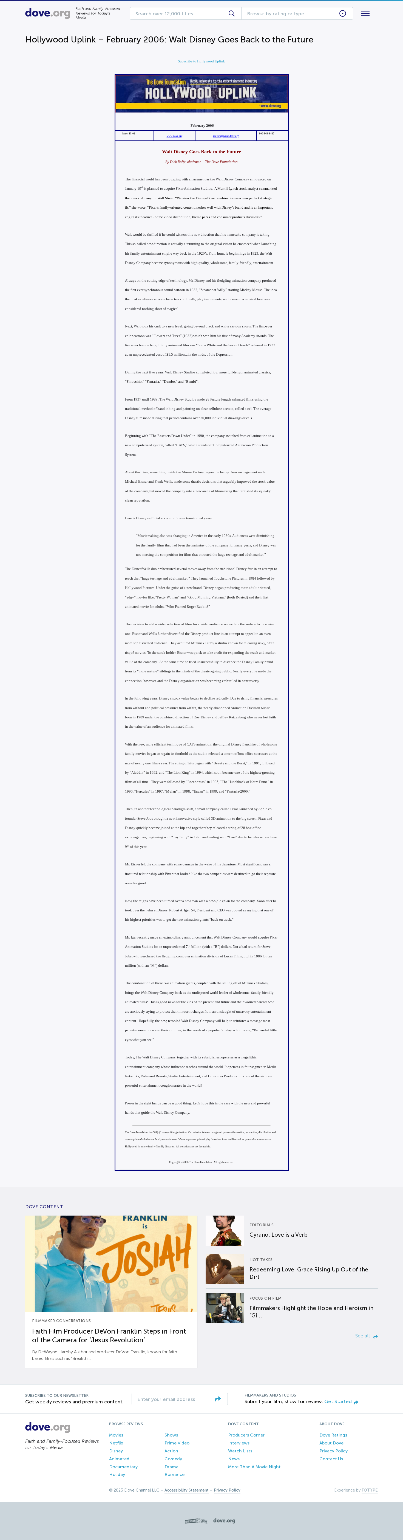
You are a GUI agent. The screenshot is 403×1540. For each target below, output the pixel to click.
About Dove (331, 1443)
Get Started (338, 1401)
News (234, 1458)
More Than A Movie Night (254, 1466)
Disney (116, 1451)
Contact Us (331, 1458)
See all (363, 1335)
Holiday (117, 1474)
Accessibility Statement (186, 1490)
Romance (174, 1474)
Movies (116, 1435)
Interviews (238, 1443)
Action (171, 1451)
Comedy (173, 1458)
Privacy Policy (333, 1451)
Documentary (123, 1466)
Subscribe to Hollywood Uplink (201, 61)
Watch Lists (240, 1451)
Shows (171, 1435)
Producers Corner (246, 1435)
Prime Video (176, 1443)
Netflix (116, 1443)
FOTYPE (370, 1490)
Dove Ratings (333, 1435)
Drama (171, 1466)
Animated (119, 1458)
